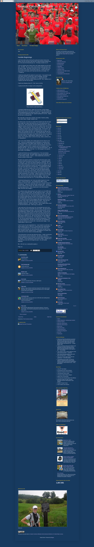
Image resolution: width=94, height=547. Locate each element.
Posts (59, 119)
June (60, 160)
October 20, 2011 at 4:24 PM (27, 260)
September (61, 155)
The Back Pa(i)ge (34, 45)
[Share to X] (36, 250)
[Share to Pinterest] (39, 250)
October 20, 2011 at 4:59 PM (27, 267)
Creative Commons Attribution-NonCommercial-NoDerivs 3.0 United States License (46, 534)
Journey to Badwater (62, 205)
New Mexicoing (60, 64)
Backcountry (59, 326)
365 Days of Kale (61, 283)
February (60, 167)
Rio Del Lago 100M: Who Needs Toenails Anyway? (68, 466)
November (61, 143)
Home (18, 45)
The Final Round (60, 72)
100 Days (59, 280)
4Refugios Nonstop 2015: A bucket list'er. (65, 290)
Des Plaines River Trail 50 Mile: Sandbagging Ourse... (64, 147)
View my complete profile (67, 82)
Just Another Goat (61, 289)
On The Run (60, 302)
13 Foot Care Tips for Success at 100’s (65, 239)
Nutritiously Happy (62, 199)
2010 (59, 171)
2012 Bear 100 (60, 97)
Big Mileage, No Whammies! (64, 151)
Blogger (52, 537)
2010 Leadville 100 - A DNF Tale (63, 93)
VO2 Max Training (60, 321)
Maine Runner (61, 234)
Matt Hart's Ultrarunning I (62, 323)
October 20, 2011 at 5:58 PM (27, 275)
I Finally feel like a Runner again (63, 303)
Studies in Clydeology (62, 272)
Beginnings (59, 60)
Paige (22, 286)
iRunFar (59, 194)
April (60, 163)
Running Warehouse (61, 329)
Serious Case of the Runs (35, 6)
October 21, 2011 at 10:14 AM (27, 292)
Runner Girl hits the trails (63, 259)
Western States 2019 (61, 222)
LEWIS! (59, 225)
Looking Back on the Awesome (63, 73)
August (60, 156)
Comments (60, 122)
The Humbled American (62, 248)
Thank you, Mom (61, 256)
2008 (59, 174)
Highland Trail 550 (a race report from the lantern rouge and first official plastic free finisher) (65, 189)
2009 (59, 172)
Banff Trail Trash (61, 297)
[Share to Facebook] (37, 250)
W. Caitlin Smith (61, 255)
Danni (22, 279)
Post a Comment (23, 314)
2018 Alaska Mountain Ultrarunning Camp (65, 243)
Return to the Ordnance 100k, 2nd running (65, 269)
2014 (59, 135)
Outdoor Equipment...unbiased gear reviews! (66, 320)
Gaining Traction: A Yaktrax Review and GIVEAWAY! (68, 457)
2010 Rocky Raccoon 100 (62, 91)
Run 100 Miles (61, 247)
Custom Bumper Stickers (61, 313)
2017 (59, 131)
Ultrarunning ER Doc (62, 268)
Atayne (58, 318)
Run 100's (59, 332)
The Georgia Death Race (62, 265)
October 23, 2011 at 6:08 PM (27, 302)
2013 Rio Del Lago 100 (62, 99)
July (59, 158)
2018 (59, 129)
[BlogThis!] (35, 250)
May (59, 162)
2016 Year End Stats (61, 252)
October (60, 145)
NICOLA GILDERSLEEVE (63, 215)
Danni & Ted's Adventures (63, 187)
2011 (59, 140)
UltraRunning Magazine (62, 330)
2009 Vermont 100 (61, 90)
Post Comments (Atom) (28, 319)
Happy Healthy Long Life (63, 210)
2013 (59, 136)
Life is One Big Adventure (62, 298)
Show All (74, 305)
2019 (59, 128)
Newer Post (20, 316)
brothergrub (23, 296)
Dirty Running (24, 264)
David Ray (23, 257)
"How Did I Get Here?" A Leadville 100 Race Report (68, 448)
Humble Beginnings (62, 149)
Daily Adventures (61, 221)
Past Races (24, 45)
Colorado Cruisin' (60, 69)
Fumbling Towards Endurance (64, 242)
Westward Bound (60, 63)
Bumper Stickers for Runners (62, 309)
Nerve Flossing (60, 473)
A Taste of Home (60, 67)
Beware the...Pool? (67, 440)
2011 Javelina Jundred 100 (62, 96)
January (60, 168)
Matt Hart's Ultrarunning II (62, 324)
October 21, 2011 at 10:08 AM (27, 282)
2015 (59, 133)
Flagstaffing (59, 66)
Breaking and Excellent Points (64, 264)
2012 (59, 138)
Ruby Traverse (60, 226)
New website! (60, 294)
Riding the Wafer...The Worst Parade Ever (65, 230)
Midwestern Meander (61, 61)
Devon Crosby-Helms (62, 293)
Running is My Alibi (62, 152)
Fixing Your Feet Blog (62, 238)
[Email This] (33, 250)
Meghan (23, 271)
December (61, 141)
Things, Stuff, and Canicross (63, 235)
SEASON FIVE (61, 251)
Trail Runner (59, 333)
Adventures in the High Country (63, 70)
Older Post (49, 316)
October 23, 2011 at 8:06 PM (27, 311)
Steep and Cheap (60, 327)
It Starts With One (65, 53)
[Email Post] (31, 250)
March (60, 165)
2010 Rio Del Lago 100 (62, 94)
